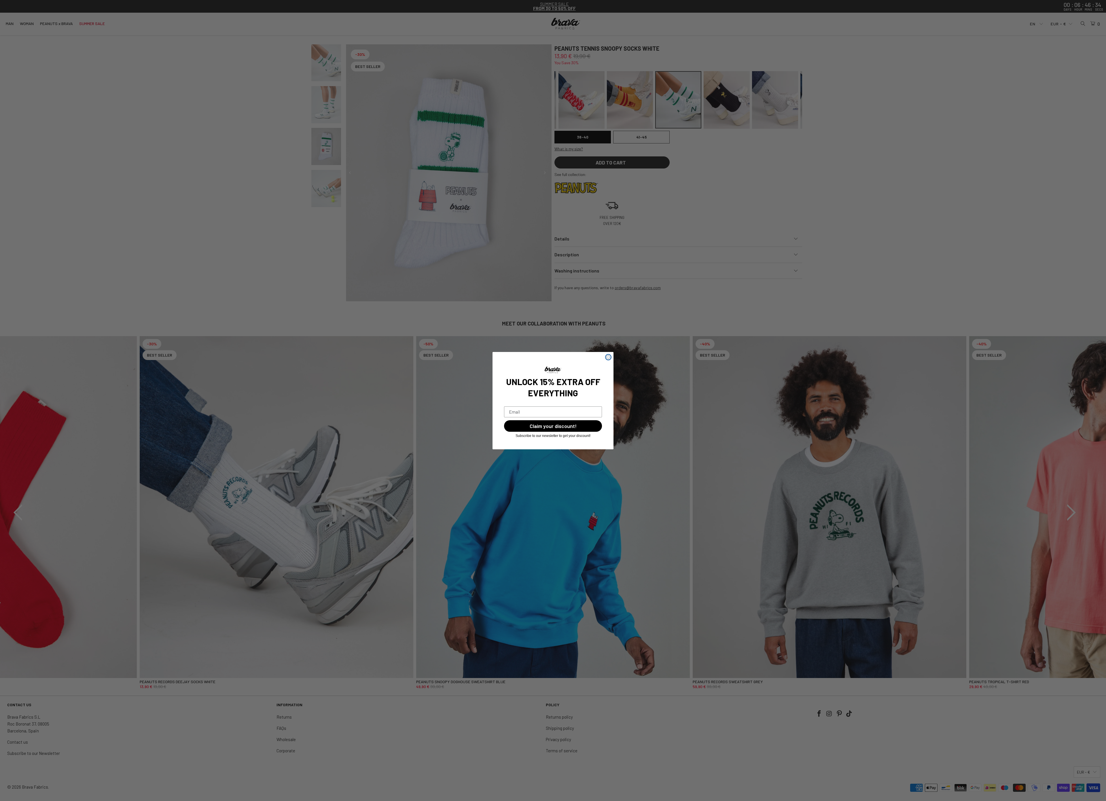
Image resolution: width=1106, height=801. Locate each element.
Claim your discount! (553, 426)
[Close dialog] (608, 357)
